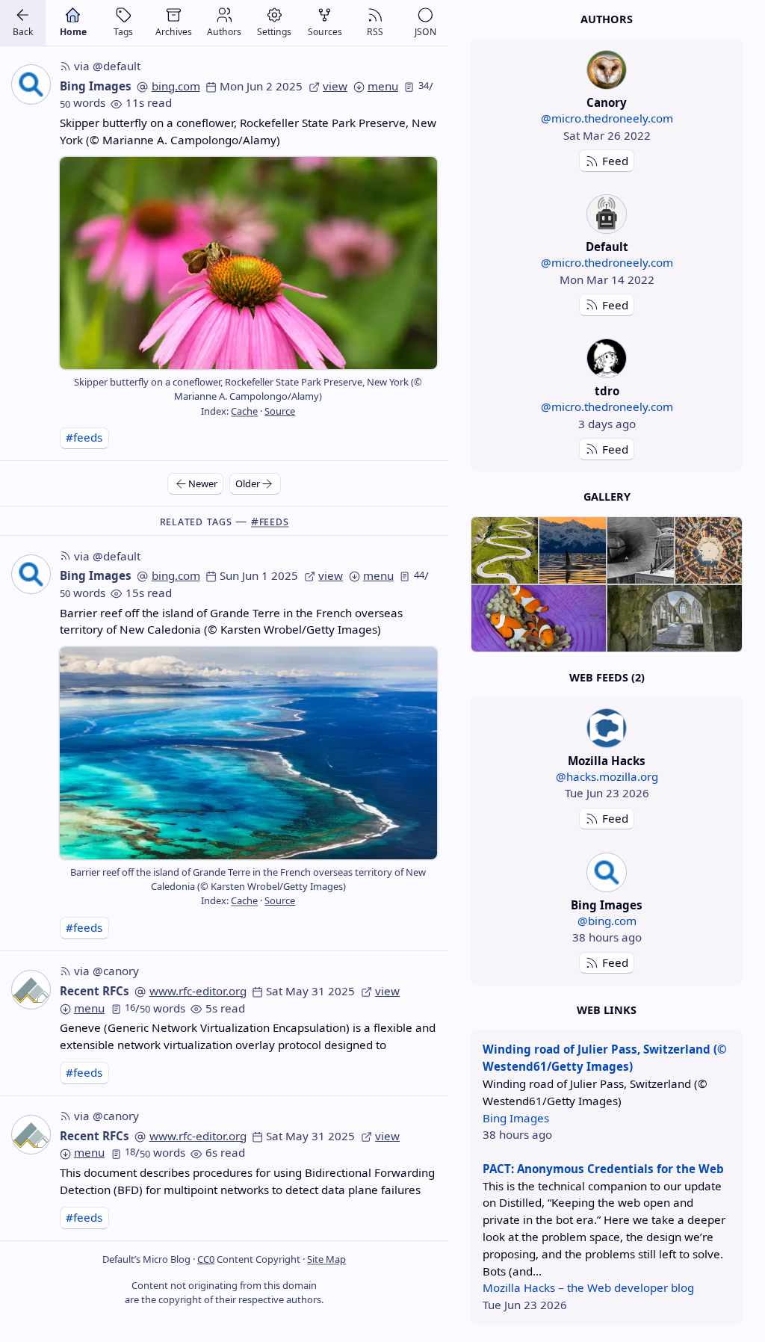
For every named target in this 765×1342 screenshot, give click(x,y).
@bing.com (607, 920)
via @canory (106, 970)
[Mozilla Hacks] (606, 728)
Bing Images (95, 85)
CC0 (205, 1259)
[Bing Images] (606, 872)
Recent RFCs (94, 990)
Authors (606, 19)
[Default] (606, 214)
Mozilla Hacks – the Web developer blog (588, 1287)
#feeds (84, 437)
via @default (107, 65)
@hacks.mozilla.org (607, 776)
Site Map (326, 1259)
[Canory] (606, 70)
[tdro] (606, 358)
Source (279, 411)
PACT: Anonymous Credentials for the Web (603, 1168)
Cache (244, 411)
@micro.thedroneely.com (607, 118)
